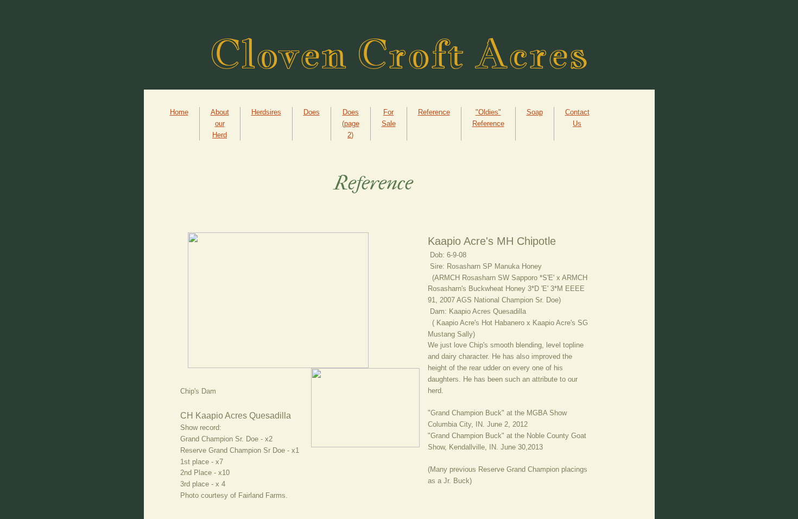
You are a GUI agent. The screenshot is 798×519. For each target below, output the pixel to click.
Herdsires (266, 112)
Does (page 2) (350, 123)
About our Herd (220, 123)
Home (179, 112)
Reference (434, 112)
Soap (535, 112)
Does (311, 112)
